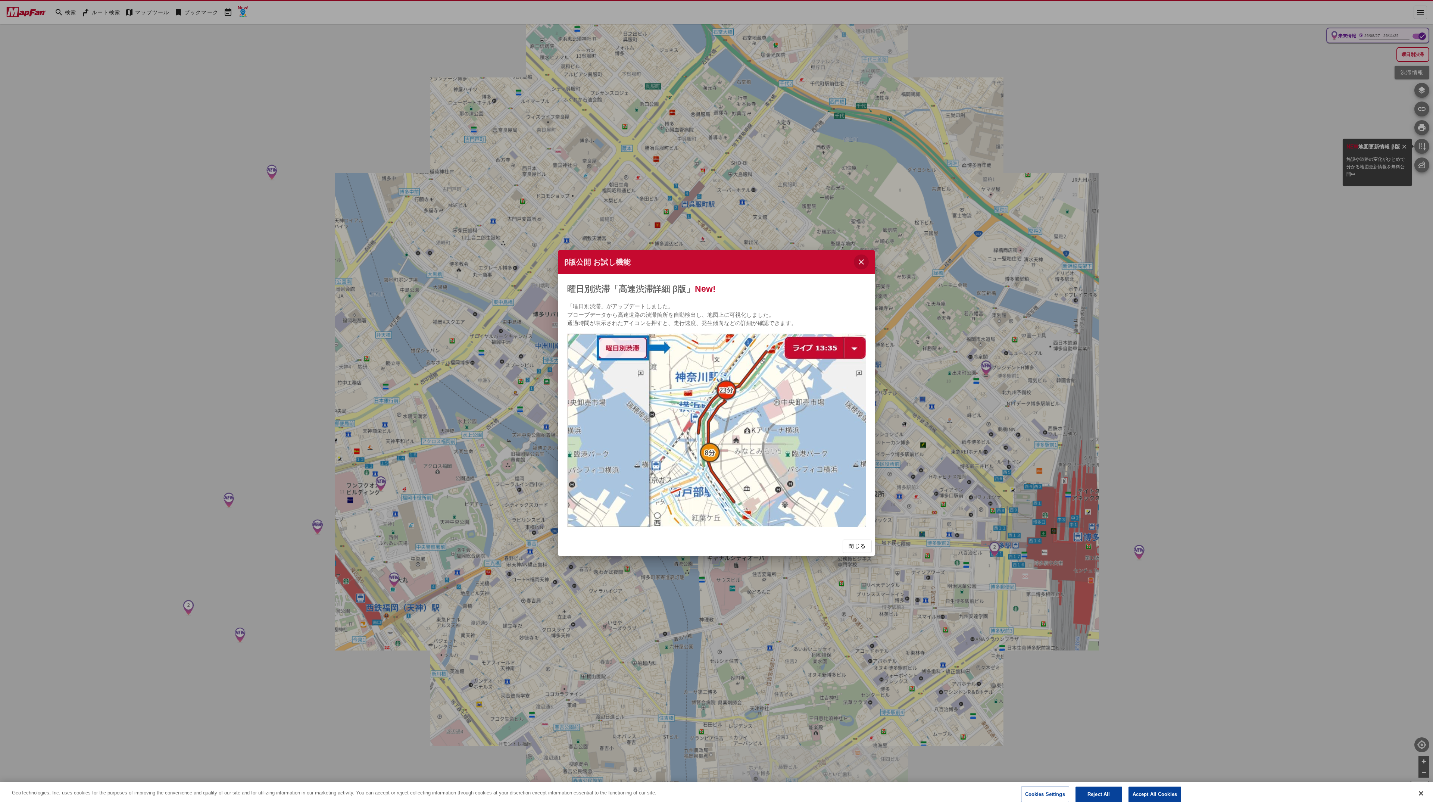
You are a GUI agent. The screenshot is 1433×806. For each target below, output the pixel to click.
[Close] (1421, 793)
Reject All (1098, 794)
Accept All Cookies (1155, 794)
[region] (716, 794)
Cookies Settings (1045, 794)
